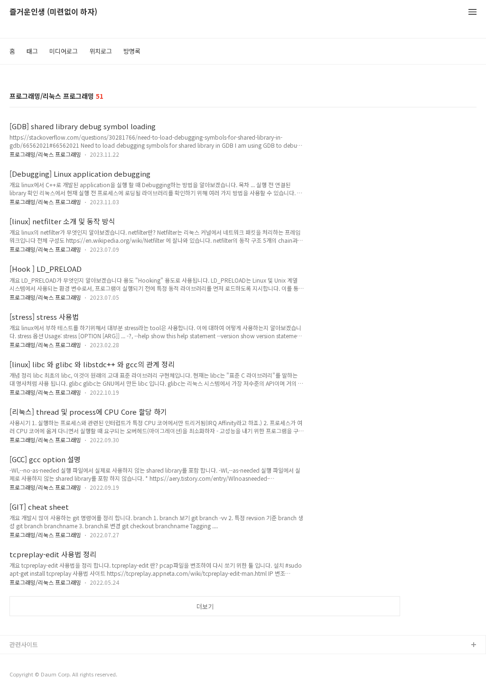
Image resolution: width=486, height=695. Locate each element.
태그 (32, 51)
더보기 (205, 606)
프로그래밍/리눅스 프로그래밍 (45, 154)
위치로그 (100, 51)
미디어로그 (63, 51)
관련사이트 (23, 644)
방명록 (131, 51)
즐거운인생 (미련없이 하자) (53, 12)
